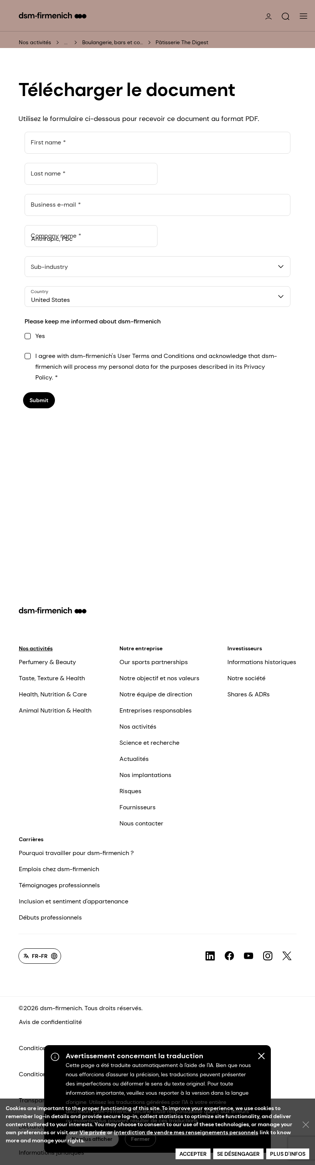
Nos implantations (145, 775)
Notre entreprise (140, 648)
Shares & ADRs (248, 694)
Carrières (31, 839)
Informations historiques (261, 662)
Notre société (246, 678)
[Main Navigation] (303, 16)
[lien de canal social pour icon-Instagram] (267, 956)
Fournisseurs (137, 807)
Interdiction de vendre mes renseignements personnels (186, 1132)
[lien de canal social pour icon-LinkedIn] (210, 956)
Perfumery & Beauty (47, 662)
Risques (130, 791)
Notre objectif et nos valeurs (159, 678)
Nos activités (35, 42)
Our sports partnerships (153, 662)
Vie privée (93, 1132)
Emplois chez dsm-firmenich (59, 869)
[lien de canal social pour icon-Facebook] (229, 956)
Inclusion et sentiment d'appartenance (73, 901)
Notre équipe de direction (155, 694)
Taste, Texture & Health (52, 678)
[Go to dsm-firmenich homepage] (52, 15)
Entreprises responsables (155, 710)
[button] (285, 16)
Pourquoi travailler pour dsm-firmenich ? (76, 853)
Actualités (134, 759)
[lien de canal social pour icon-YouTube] (248, 956)
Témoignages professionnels (59, 885)
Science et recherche (149, 743)
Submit (39, 400)
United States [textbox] (50, 300)
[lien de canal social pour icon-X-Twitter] (287, 956)
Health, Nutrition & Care (53, 694)
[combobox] (157, 266)
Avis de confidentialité (50, 1022)
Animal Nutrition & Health (55, 710)
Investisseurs (244, 648)
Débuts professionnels (50, 917)
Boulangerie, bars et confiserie (112, 42)
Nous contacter (141, 823)
